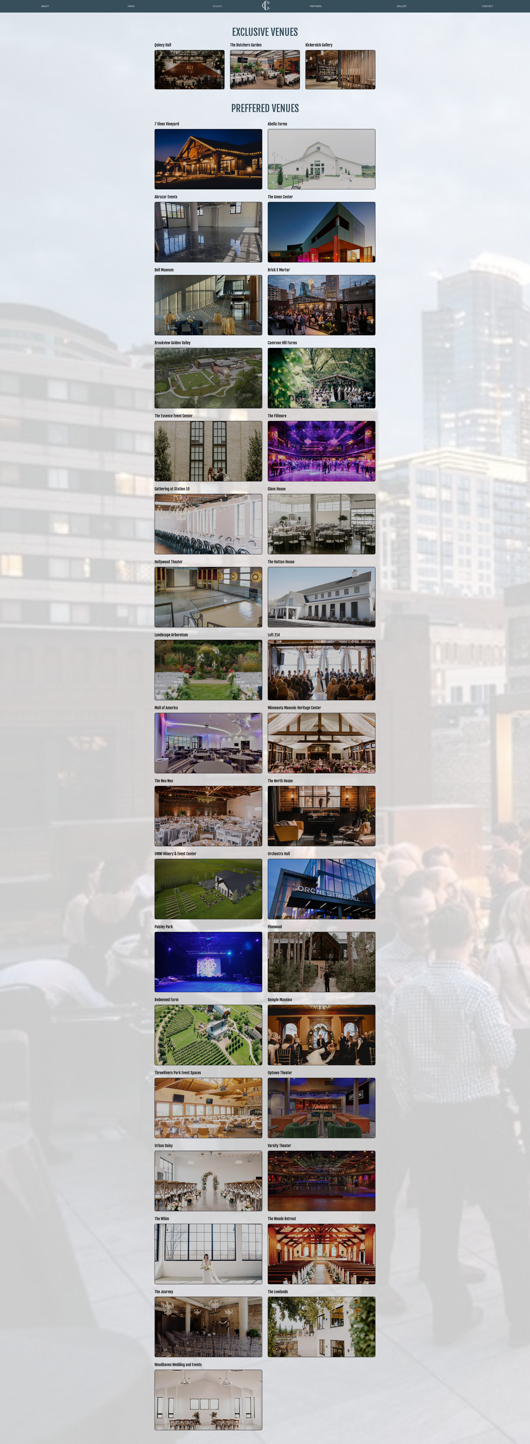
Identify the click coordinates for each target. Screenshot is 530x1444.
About (45, 6)
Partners (316, 6)
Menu (131, 6)
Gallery (402, 6)
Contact (487, 6)
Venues (217, 6)
